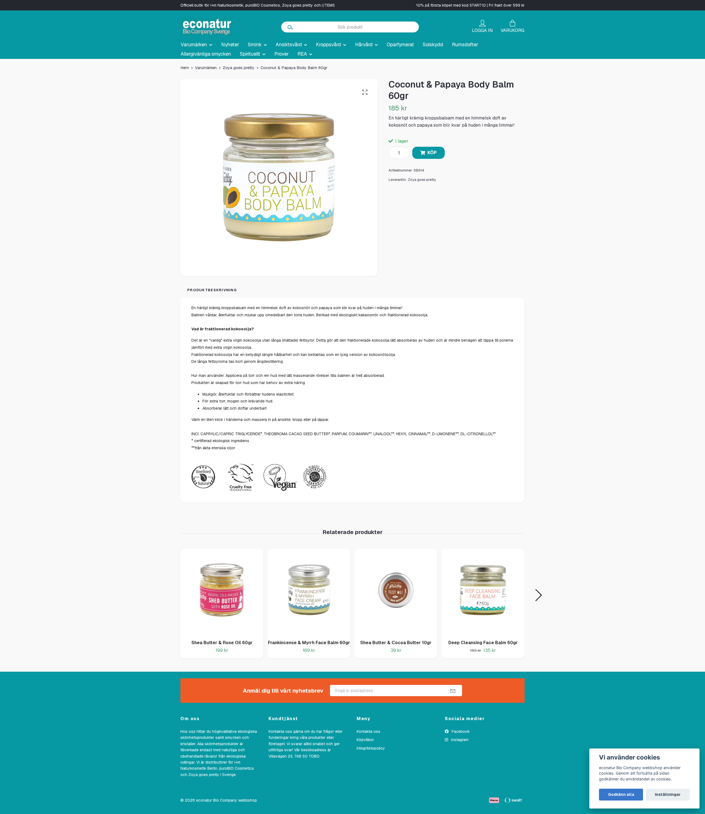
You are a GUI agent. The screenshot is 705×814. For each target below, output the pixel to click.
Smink (255, 44)
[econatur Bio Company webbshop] (206, 27)
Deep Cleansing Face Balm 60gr (483, 643)
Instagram (459, 739)
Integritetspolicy (371, 748)
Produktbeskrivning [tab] (212, 290)
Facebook (460, 731)
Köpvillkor (365, 739)
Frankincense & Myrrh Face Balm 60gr (309, 643)
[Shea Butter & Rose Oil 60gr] (221, 592)
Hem (184, 67)
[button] (538, 595)
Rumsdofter (465, 44)
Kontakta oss (368, 731)
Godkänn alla (621, 794)
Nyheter (230, 44)
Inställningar (667, 794)
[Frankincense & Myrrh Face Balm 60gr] (308, 592)
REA (302, 54)
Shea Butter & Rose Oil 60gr (222, 643)
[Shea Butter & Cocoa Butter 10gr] (395, 592)
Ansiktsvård (289, 44)
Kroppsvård (328, 44)
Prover (281, 54)
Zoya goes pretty (238, 67)
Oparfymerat (400, 44)
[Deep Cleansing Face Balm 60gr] (482, 592)
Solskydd (433, 44)
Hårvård (364, 44)
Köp (432, 153)
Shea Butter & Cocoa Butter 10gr (396, 643)
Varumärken (194, 44)
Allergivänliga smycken (206, 54)
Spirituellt (250, 54)
